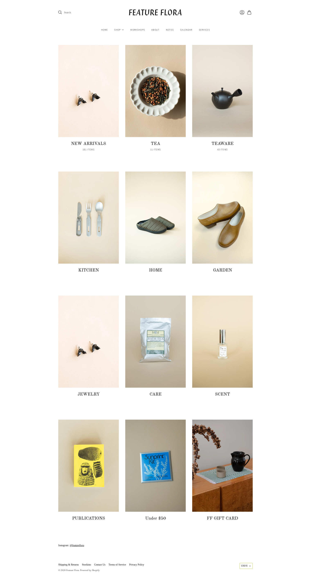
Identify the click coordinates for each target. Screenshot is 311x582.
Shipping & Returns (68, 564)
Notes (170, 29)
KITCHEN (88, 270)
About (155, 29)
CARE (156, 394)
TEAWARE (222, 144)
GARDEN (222, 270)
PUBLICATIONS (88, 518)
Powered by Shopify (90, 570)
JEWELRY (89, 394)
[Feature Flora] (155, 12)
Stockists (86, 564)
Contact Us (99, 564)
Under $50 (155, 518)
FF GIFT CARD (222, 518)
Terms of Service (117, 564)
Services (204, 29)
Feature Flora (72, 570)
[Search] (60, 12)
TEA (155, 144)
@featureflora (77, 545)
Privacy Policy (136, 564)
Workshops (137, 29)
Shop (117, 29)
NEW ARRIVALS (88, 144)
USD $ (244, 565)
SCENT (222, 394)
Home (104, 29)
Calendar (186, 29)
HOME (155, 270)
